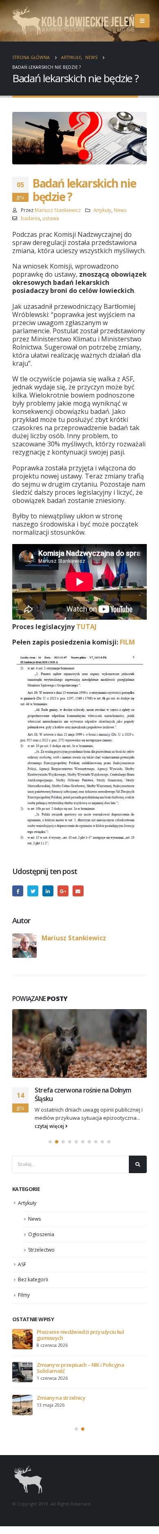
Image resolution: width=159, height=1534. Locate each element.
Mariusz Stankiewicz (58, 210)
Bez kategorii (33, 1279)
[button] (50, 1141)
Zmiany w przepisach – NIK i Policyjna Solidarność (80, 1367)
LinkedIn (47, 890)
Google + (62, 890)
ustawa (50, 218)
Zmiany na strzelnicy (61, 1397)
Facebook (17, 890)
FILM (127, 642)
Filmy (24, 1294)
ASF (22, 1264)
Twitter (32, 890)
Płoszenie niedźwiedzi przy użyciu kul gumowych (80, 1335)
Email (78, 890)
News (120, 210)
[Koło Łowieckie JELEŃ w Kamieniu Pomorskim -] (73, 20)
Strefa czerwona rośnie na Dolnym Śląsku (83, 1094)
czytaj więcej (50, 1126)
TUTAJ (86, 626)
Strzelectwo (41, 1249)
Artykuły (102, 210)
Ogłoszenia (41, 1234)
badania (30, 218)
